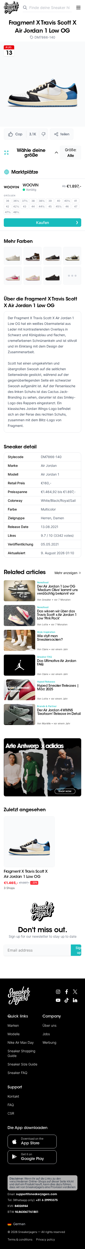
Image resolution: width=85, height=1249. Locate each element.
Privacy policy (45, 1239)
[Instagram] (58, 991)
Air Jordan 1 (50, 474)
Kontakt (13, 1096)
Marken (13, 1025)
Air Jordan (49, 466)
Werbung (49, 1042)
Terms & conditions (20, 1239)
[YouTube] (58, 1000)
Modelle (14, 1034)
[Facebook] (66, 991)
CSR (11, 1113)
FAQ (11, 1105)
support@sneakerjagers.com (36, 1194)
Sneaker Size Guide (22, 1064)
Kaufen (57, 222)
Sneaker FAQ (17, 1073)
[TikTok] (66, 1000)
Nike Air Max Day (21, 1042)
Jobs (46, 1034)
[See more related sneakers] (72, 276)
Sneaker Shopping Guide (21, 1053)
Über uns (49, 1025)
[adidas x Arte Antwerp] (42, 767)
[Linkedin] (75, 1000)
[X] (75, 991)
